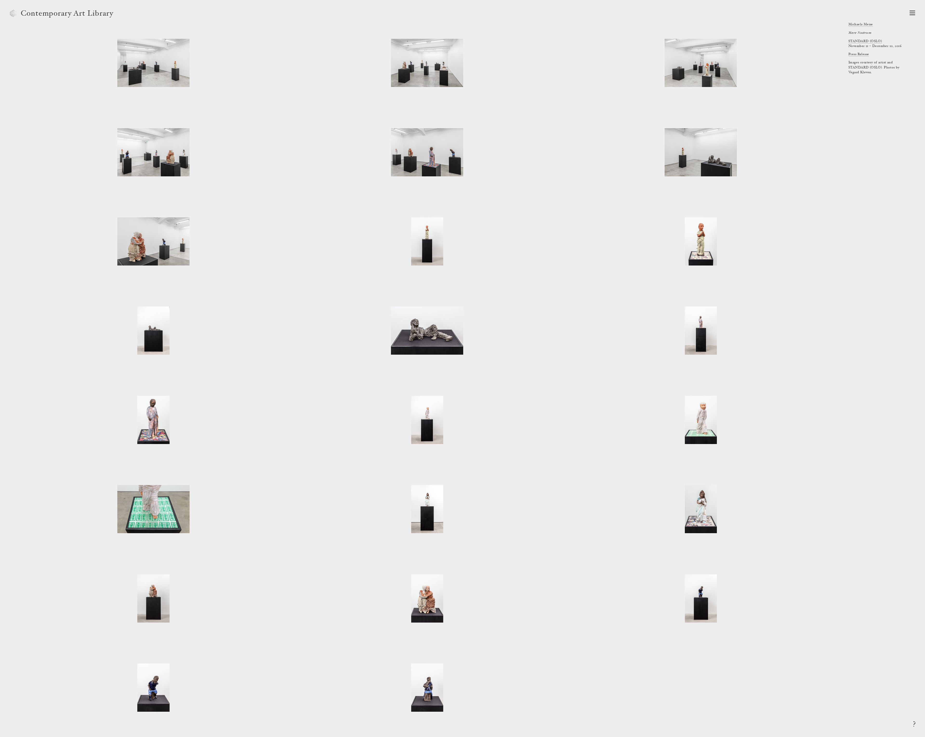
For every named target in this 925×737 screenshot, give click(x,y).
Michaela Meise (860, 24)
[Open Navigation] (912, 13)
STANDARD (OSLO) (865, 41)
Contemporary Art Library (67, 14)
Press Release (858, 54)
